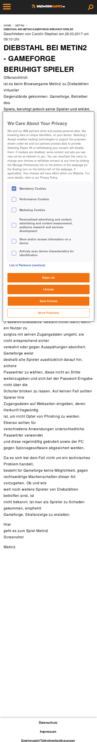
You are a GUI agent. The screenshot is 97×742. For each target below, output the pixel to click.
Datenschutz (48, 722)
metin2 (19, 25)
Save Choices (49, 301)
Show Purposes (48, 312)
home (7, 25)
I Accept (48, 289)
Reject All (48, 277)
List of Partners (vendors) (27, 265)
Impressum (48, 731)
